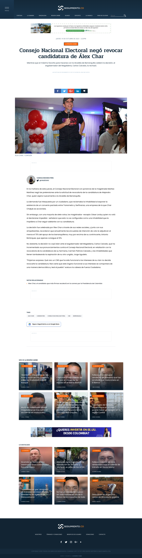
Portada (19, 15)
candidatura (41, 316)
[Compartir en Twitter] (64, 91)
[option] (71, 127)
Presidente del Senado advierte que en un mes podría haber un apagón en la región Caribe (106, 409)
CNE (69, 316)
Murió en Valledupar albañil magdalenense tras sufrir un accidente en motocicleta (34, 410)
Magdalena (42, 15)
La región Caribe (71, 44)
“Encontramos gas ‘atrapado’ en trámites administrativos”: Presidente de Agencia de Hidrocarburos (35, 493)
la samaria (25, 450)
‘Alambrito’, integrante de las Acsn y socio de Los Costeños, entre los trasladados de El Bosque (35, 379)
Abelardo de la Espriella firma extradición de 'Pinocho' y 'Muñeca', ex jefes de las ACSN (71, 464)
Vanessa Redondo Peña (45, 178)
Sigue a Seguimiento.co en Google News (45, 324)
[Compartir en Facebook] (57, 91)
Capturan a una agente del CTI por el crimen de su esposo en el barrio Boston (69, 380)
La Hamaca (89, 15)
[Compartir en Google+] (71, 91)
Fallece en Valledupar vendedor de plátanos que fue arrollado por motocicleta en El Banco (106, 379)
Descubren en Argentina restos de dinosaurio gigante (105, 495)
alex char (31, 316)
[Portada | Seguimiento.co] (71, 8)
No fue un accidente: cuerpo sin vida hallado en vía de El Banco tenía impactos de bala (71, 494)
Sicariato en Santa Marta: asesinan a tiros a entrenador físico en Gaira (35, 464)
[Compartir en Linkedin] (77, 91)
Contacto (102, 534)
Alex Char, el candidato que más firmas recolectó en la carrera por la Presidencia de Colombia (65, 283)
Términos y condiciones (54, 534)
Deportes (78, 15)
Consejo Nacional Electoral (56, 316)
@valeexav (44, 180)
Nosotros (38, 534)
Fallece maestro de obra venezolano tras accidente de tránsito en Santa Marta (106, 464)
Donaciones (90, 534)
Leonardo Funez (77, 556)
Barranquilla (77, 316)
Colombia (60, 450)
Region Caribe (55, 15)
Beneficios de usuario (74, 534)
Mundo (67, 15)
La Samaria (30, 15)
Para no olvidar (102, 15)
